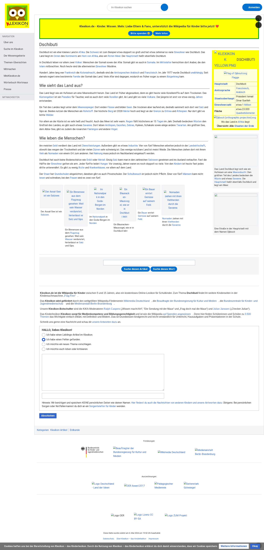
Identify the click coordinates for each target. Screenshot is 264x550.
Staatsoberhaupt (224, 98)
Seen (129, 107)
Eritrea (168, 111)
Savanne (237, 178)
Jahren (199, 97)
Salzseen (153, 159)
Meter (126, 111)
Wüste (217, 178)
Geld (55, 145)
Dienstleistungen (91, 145)
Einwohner (179, 52)
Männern (187, 174)
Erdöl (89, 159)
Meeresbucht (239, 172)
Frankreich (70, 72)
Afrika (241, 121)
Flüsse (110, 107)
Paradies (66, 97)
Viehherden (173, 221)
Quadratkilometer (245, 113)
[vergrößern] (255, 169)
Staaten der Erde (244, 126)
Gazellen (121, 125)
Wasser (69, 239)
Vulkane (151, 97)
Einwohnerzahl (223, 104)
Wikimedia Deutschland (137, 301)
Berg (110, 111)
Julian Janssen (221, 309)
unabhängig (197, 72)
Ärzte (81, 167)
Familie (76, 76)
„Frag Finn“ (70, 295)
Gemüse (142, 216)
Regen (129, 121)
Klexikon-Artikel (58, 430)
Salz (201, 107)
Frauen (73, 177)
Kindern (178, 163)
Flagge (235, 77)
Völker (78, 62)
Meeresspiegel (86, 107)
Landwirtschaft (197, 145)
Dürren (96, 149)
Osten (57, 56)
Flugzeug (74, 232)
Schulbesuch (134, 174)
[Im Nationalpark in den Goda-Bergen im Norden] (100, 199)
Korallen (113, 97)
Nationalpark (99, 216)
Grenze (157, 111)
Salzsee (45, 214)
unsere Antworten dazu (104, 322)
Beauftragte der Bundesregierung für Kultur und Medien (187, 301)
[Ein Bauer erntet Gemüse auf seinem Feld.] (149, 197)
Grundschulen (62, 174)
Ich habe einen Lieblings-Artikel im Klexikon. (69, 334)
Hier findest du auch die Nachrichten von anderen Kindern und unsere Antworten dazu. (177, 402)
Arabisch (240, 92)
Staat (47, 174)
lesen (42, 177)
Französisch (242, 88)
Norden (93, 223)
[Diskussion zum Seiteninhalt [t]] (258, 18)
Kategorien (43, 430)
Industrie (133, 145)
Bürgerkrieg (173, 76)
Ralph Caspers (112, 309)
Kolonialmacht (87, 72)
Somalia (151, 62)
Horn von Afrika (90, 56)
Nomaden (53, 153)
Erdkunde (75, 430)
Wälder (49, 115)
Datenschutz (108, 539)
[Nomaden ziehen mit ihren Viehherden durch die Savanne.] (173, 200)
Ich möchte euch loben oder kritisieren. (67, 349)
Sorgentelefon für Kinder (102, 406)
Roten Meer (114, 56)
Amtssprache (222, 90)
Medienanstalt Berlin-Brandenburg (93, 303)
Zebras (130, 125)
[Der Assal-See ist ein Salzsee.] (51, 196)
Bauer (144, 212)
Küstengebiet (46, 97)
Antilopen (110, 125)
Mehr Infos (162, 33)
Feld (140, 219)
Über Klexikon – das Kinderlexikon (131, 539)
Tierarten (181, 125)
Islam (42, 66)
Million (247, 104)
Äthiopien (182, 111)
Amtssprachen (122, 72)
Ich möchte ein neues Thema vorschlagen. (69, 344)
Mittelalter (166, 62)
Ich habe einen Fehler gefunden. (63, 339)
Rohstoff (88, 111)
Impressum (154, 539)
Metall (101, 159)
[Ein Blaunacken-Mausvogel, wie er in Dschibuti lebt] (124, 203)
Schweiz (94, 52)
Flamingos (92, 129)
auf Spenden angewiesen (177, 314)
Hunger (104, 163)
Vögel (114, 129)
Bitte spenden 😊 (140, 33)
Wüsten (197, 121)
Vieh (41, 153)
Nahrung (98, 153)
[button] (234, 546)
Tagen (160, 121)
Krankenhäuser (97, 167)
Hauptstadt (221, 83)
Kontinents (71, 56)
